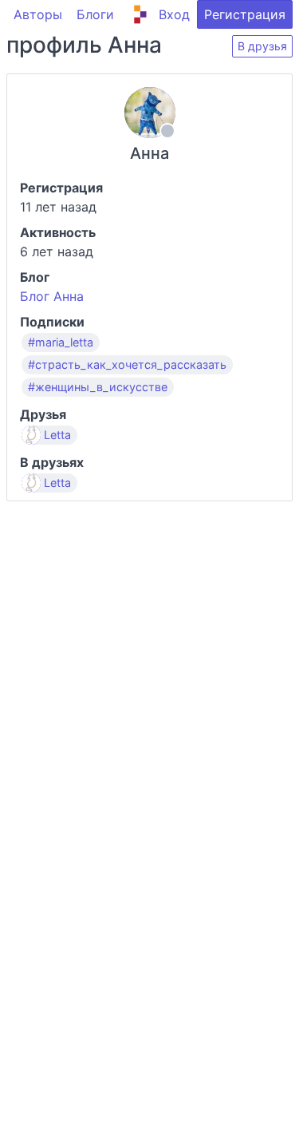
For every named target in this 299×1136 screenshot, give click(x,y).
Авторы (38, 14)
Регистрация (244, 14)
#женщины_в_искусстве (97, 387)
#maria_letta (60, 342)
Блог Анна (52, 296)
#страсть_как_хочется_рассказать (127, 364)
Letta (57, 435)
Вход (174, 14)
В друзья (262, 46)
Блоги (95, 14)
